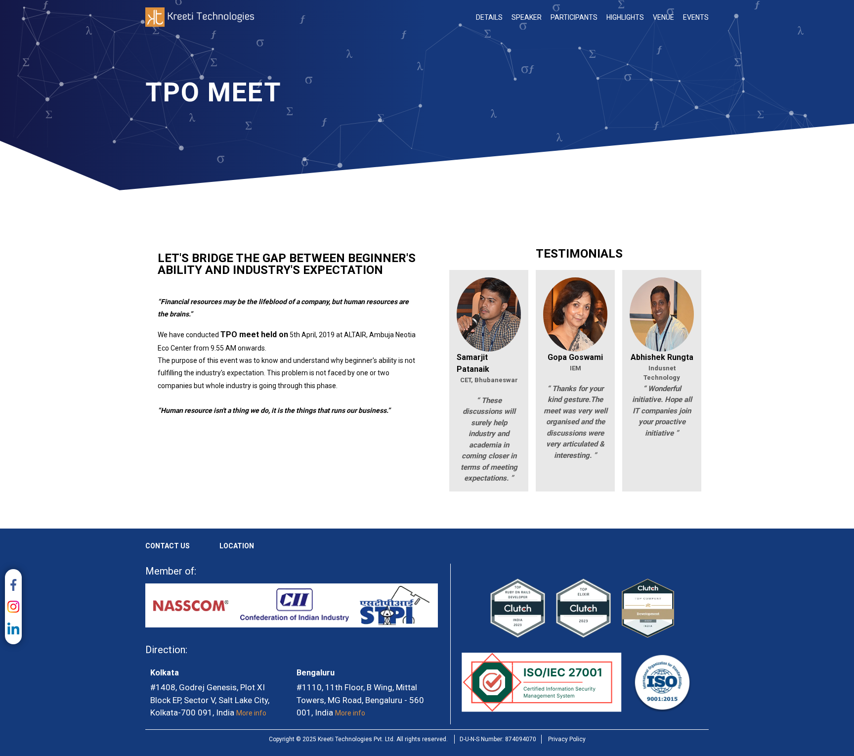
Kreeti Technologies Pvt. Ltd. (199, 17)
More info (251, 713)
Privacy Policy (567, 739)
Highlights (625, 17)
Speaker (527, 17)
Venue (663, 17)
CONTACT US (167, 546)
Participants (574, 17)
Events (696, 17)
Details (489, 17)
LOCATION (236, 546)
